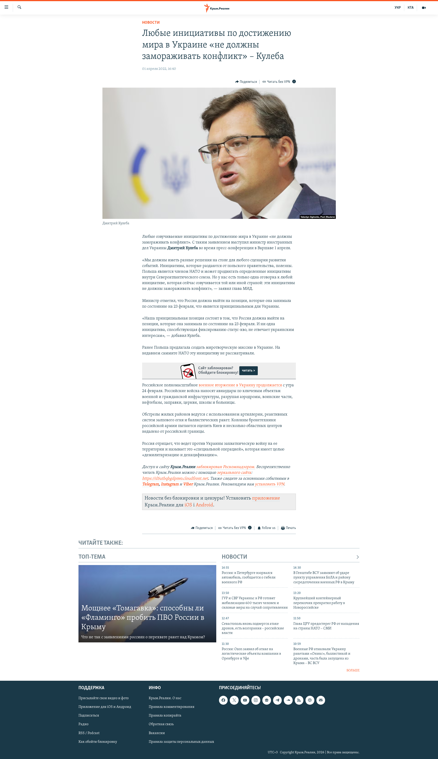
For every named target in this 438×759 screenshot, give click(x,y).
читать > (248, 370)
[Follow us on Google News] (266, 700)
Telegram (150, 484)
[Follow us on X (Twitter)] (234, 700)
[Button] (246, 82)
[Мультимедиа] (424, 8)
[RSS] (299, 700)
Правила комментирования (171, 707)
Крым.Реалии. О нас (165, 698)
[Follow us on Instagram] (255, 700)
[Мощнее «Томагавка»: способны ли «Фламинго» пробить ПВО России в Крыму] (147, 604)
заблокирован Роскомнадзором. (225, 467)
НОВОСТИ (234, 557)
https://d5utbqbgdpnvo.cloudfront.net (175, 479)
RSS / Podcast (88, 733)
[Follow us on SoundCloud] (288, 700)
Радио (83, 724)
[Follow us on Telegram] (277, 700)
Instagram (170, 484)
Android (204, 505)
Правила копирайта (165, 715)
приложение (266, 498)
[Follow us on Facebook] (223, 700)
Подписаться (88, 715)
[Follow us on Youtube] (245, 700)
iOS (188, 505)
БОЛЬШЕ (353, 670)
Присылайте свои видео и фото (103, 698)
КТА (411, 8)
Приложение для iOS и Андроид (104, 707)
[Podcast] (309, 700)
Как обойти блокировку (97, 742)
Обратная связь (161, 724)
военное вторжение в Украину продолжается (240, 385)
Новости (151, 23)
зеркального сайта (234, 473)
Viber (188, 484)
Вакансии (157, 733)
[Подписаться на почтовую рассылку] (320, 700)
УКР (398, 8)
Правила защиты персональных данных (181, 742)
